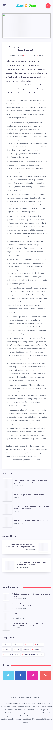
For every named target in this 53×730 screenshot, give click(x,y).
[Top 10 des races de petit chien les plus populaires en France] (6, 617)
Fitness (37, 650)
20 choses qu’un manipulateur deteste (29, 495)
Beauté (40, 645)
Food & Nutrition (12, 654)
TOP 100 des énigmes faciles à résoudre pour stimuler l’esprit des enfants (30, 482)
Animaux (18, 645)
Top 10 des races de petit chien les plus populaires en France (27, 615)
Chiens (7, 650)
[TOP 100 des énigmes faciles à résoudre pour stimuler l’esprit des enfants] (6, 626)
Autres (29, 645)
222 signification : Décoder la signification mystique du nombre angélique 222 (31, 508)
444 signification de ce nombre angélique (31, 520)
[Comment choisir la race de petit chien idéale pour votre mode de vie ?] (6, 607)
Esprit (26, 650)
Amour (7, 645)
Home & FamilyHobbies (33, 654)
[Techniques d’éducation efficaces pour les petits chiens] (6, 597)
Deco (17, 650)
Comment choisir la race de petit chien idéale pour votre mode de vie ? (30, 605)
